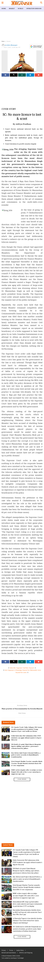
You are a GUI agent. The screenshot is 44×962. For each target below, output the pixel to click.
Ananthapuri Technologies (17, 958)
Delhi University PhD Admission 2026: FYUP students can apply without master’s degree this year (26, 738)
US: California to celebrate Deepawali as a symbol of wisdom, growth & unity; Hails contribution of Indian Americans (27, 929)
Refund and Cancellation (9, 953)
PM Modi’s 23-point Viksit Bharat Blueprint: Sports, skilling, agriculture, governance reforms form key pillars (26, 746)
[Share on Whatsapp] (22, 75)
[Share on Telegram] (30, 75)
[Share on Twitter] (14, 75)
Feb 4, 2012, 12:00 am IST (12, 48)
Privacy (4, 950)
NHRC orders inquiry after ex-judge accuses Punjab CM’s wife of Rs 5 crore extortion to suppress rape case (26, 772)
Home (4, 9)
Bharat (12, 9)
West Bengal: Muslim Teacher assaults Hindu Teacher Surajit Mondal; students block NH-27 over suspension (26, 763)
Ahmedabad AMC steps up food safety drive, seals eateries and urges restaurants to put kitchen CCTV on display (27, 904)
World (20, 9)
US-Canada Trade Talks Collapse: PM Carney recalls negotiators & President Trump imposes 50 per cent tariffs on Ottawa (26, 729)
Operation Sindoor (33, 9)
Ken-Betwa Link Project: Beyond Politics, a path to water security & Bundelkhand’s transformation (26, 755)
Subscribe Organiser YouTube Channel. (22, 668)
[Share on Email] (38, 75)
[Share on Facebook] (5, 75)
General (8, 41)
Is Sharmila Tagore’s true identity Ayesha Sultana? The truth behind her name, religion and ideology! (27, 920)
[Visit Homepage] (21, 3)
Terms (11, 950)
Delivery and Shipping (25, 953)
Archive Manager (11, 45)
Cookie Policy (20, 950)
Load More (22, 779)
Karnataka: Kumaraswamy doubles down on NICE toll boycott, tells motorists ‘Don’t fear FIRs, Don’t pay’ (27, 912)
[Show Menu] (2, 3)
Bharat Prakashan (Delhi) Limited (11, 956)
